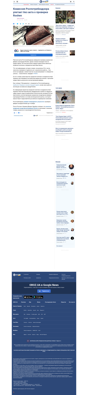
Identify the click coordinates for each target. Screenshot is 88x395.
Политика (23, 302)
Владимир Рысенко (60, 216)
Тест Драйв (26, 318)
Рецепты (25, 322)
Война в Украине (33, 4)
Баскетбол (30, 310)
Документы (38, 277)
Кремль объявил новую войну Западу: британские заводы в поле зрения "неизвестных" (63, 230)
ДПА (39, 314)
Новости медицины (28, 330)
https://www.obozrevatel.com (55, 358)
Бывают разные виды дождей (62, 56)
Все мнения (59, 246)
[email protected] (28, 385)
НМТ (45, 314)
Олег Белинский (59, 169)
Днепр (38, 306)
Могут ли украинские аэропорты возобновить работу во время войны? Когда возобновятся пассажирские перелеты (64, 130)
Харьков (28, 306)
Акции (38, 318)
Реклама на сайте (27, 277)
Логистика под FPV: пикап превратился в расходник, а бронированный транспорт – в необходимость (63, 239)
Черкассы (42, 306)
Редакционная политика (18, 115)
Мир (30, 302)
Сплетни (29, 334)
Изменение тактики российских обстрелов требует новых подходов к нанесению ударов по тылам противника (63, 221)
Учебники (28, 314)
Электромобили (32, 318)
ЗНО (42, 314)
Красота (33, 334)
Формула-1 (42, 310)
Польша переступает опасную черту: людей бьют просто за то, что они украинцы (62, 213)
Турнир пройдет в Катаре (61, 45)
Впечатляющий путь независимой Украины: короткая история (62, 184)
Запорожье (33, 306)
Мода (38, 334)
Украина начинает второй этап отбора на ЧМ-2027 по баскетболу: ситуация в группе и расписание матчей (62, 41)
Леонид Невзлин (60, 233)
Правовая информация (53, 274)
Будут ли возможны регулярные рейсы (64, 133)
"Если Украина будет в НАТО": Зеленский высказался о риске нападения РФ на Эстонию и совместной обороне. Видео (64, 118)
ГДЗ (24, 314)
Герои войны (26, 4)
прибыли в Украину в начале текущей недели (26, 85)
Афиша (25, 334)
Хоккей (34, 310)
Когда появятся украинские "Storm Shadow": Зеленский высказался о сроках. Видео (65, 107)
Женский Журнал (43, 334)
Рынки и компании (27, 326)
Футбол (25, 310)
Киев (25, 306)
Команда (38, 274)
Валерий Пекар (59, 178)
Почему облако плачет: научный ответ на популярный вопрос (62, 52)
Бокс (38, 310)
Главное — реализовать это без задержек (64, 110)
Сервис (42, 318)
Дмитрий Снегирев (60, 224)
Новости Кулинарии (37, 322)
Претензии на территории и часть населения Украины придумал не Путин (63, 175)
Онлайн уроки (34, 314)
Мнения (58, 162)
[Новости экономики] (35, 115)
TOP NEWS (59, 88)
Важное (58, 8)
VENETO (52, 4)
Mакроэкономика (35, 326)
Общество (63, 302)
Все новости (72, 302)
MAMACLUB (35, 330)
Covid (39, 330)
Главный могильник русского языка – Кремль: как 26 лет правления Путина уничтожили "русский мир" (62, 166)
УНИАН (35, 73)
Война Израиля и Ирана (44, 4)
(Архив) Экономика (20, 18)
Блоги (54, 302)
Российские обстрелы (59, 4)
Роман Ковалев (59, 242)
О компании (26, 274)
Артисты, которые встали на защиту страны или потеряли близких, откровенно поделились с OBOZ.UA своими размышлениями (65, 32)
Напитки (30, 322)
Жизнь (38, 302)
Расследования (49, 302)
